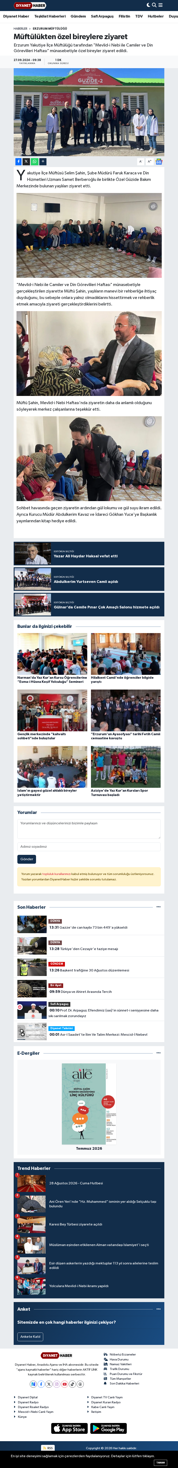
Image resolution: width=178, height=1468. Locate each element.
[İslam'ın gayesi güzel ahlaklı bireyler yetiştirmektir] (52, 767)
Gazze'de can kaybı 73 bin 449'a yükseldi (88, 927)
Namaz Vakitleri (121, 1364)
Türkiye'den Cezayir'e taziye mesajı (83, 949)
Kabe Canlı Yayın (102, 1407)
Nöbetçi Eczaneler (123, 1354)
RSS (50, 1448)
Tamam (160, 1463)
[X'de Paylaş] (26, 161)
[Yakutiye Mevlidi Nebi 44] (89, 235)
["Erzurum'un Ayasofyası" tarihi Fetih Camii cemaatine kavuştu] (126, 710)
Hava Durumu (119, 1359)
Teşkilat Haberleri (50, 16)
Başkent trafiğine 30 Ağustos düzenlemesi (89, 970)
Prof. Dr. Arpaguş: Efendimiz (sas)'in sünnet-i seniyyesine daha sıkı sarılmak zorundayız (103, 1013)
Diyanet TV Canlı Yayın (107, 1397)
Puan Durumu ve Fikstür (126, 1374)
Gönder (26, 859)
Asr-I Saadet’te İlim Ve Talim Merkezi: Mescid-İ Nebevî (98, 1035)
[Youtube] (64, 1384)
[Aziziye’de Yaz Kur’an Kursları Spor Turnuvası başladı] (126, 767)
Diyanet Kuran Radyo (106, 1402)
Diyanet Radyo (28, 1402)
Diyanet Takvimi (61, 1028)
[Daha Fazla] (42, 161)
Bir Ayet (55, 985)
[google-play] (108, 1428)
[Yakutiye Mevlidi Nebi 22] (89, 458)
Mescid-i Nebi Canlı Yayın (35, 1411)
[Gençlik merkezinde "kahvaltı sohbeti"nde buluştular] (52, 710)
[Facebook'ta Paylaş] (18, 161)
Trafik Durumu (119, 1369)
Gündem (78, 16)
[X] (49, 1384)
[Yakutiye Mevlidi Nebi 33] (89, 353)
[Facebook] (41, 1384)
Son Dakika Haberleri (124, 1383)
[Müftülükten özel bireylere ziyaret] (89, 112)
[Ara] (154, 5)
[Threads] (80, 1384)
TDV (139, 16)
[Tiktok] (72, 1384)
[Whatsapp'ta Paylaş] (34, 161)
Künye (22, 1416)
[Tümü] (159, 907)
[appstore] (69, 1428)
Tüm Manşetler (120, 1378)
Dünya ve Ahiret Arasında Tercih (80, 992)
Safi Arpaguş (102, 16)
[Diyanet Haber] (30, 5)
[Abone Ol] (159, 161)
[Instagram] (56, 1384)
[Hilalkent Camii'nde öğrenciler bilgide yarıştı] (126, 654)
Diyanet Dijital (28, 1397)
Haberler (20, 28)
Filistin (124, 16)
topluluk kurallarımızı (56, 874)
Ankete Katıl (30, 1337)
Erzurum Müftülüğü (50, 28)
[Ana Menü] (160, 5)
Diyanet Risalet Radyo (33, 1407)
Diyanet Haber (16, 16)
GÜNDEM (56, 964)
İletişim (96, 1411)
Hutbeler (156, 16)
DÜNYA (55, 921)
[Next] (33, 1384)
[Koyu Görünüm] (148, 5)
